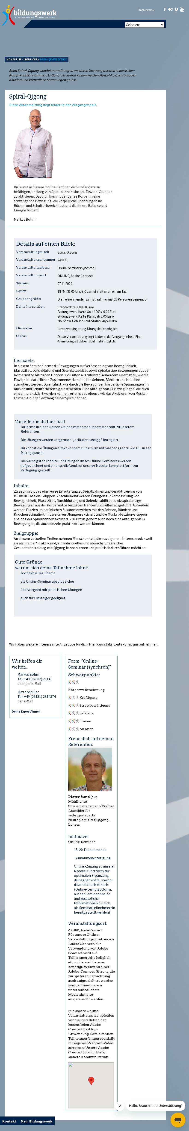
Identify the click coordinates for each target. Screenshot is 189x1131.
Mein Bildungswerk (36, 1121)
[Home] (29, 15)
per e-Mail (25, 701)
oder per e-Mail (29, 683)
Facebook (164, 9)
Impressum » (146, 10)
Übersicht (31, 59)
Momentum (13, 59)
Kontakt (119, 644)
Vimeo (176, 9)
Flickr (170, 9)
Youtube (182, 9)
